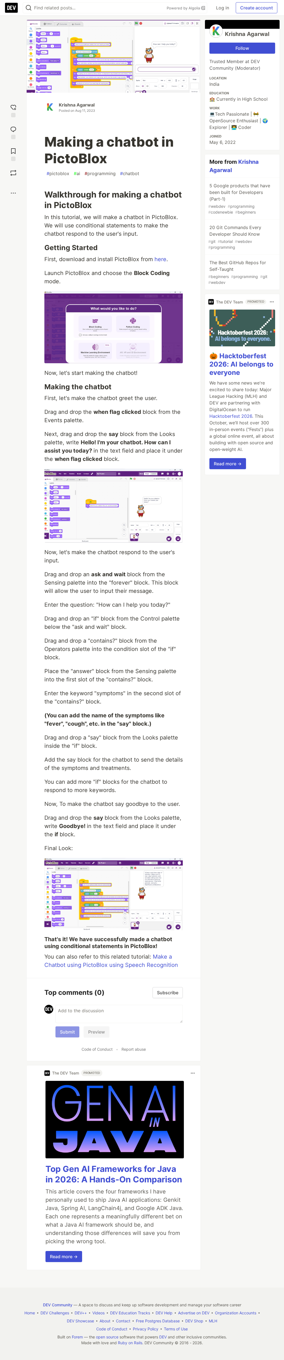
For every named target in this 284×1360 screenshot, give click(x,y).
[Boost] (13, 173)
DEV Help (164, 1312)
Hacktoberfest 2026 (230, 416)
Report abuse (133, 1049)
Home (29, 1312)
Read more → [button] (64, 1256)
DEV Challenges (54, 1312)
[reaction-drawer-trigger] (13, 110)
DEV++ (81, 1312)
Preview (96, 1032)
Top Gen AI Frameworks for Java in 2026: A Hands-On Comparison (113, 1174)
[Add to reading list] (13, 154)
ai (77, 173)
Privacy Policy (145, 1329)
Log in (222, 8)
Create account (256, 8)
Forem (77, 1337)
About (105, 1321)
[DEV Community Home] (11, 7)
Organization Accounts (235, 1312)
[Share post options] (13, 193)
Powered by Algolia (184, 8)
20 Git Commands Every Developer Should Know (234, 237)
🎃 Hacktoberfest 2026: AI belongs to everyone (241, 364)
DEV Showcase (80, 1321)
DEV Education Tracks (130, 1312)
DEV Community (57, 1304)
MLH (213, 1321)
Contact (123, 1321)
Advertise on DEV (193, 1312)
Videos (98, 1312)
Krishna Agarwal (77, 105)
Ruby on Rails (130, 1342)
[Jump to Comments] (13, 132)
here (160, 259)
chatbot (129, 173)
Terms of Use (176, 1329)
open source (107, 1337)
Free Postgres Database (158, 1321)
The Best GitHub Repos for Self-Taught (237, 272)
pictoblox (58, 173)
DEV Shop (194, 1321)
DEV (163, 1337)
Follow (242, 48)
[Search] (28, 8)
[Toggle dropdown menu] (192, 1073)
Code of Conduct (97, 1049)
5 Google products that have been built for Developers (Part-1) (239, 198)
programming (100, 173)
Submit (67, 1032)
